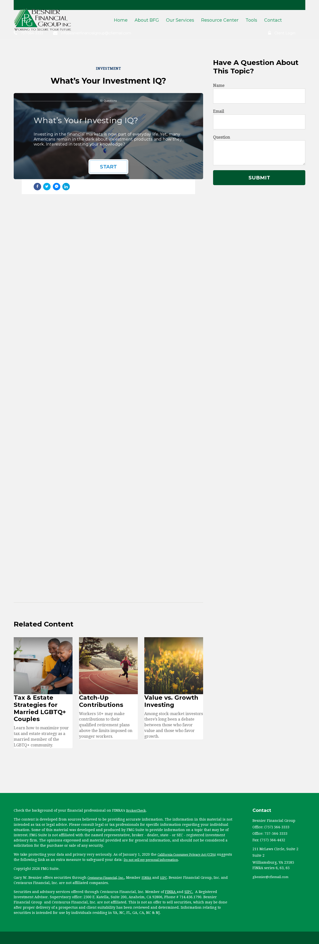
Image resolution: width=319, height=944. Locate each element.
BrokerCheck (136, 810)
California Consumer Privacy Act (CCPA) (187, 854)
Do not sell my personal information (151, 860)
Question (221, 137)
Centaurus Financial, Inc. (105, 878)
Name (219, 85)
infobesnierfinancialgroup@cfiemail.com (96, 33)
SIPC (163, 878)
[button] (147, 21)
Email (218, 111)
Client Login (284, 33)
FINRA (146, 878)
